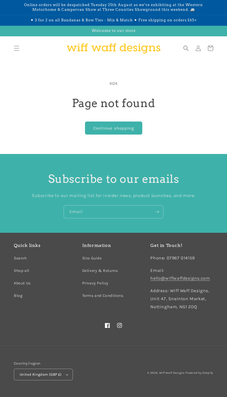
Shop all (21, 270)
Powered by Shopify (199, 373)
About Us (22, 283)
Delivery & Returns (100, 270)
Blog (18, 295)
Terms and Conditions (102, 295)
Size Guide (92, 258)
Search (20, 258)
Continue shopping (113, 128)
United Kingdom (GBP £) (41, 374)
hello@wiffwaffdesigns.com (180, 278)
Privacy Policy (95, 283)
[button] (17, 48)
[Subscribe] (157, 211)
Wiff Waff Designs (172, 373)
